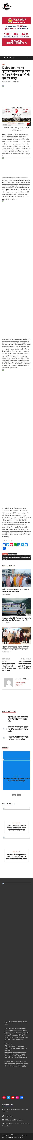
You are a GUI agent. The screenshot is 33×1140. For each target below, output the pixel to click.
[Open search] (28, 58)
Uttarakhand (16, 776)
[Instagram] (17, 1097)
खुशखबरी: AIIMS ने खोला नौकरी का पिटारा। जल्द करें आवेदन (18, 738)
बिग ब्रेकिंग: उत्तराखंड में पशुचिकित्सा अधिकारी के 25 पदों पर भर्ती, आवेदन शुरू (16, 780)
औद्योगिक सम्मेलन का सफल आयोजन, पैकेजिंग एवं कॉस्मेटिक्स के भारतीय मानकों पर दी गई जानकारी (15, 648)
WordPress (12, 1137)
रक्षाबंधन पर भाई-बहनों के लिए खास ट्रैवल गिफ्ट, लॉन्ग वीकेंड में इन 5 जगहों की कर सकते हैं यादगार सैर (16, 619)
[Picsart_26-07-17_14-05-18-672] (16, 125)
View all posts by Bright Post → (20, 684)
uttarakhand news (24, 556)
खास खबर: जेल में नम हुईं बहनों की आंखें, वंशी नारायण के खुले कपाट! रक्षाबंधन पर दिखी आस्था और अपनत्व (16, 857)
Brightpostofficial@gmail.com (14, 1120)
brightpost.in (12, 554)
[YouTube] (12, 1097)
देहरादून (3, 64)
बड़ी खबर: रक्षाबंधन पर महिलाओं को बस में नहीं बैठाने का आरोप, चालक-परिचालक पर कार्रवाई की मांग (16, 828)
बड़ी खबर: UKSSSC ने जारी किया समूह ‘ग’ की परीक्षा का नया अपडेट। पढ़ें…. (18, 719)
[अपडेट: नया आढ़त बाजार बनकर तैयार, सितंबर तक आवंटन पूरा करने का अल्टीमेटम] (16, 578)
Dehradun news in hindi (10, 556)
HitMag (20, 1137)
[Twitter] (8, 1097)
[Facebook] (21, 1097)
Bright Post (16, 81)
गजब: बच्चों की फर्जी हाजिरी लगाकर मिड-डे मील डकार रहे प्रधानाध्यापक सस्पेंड (18, 729)
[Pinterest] (4, 1097)
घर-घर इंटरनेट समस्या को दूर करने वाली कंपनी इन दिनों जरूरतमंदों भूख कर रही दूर (16, 558)
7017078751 (9, 1116)
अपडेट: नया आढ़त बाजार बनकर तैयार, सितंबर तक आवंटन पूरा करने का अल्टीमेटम (15, 590)
